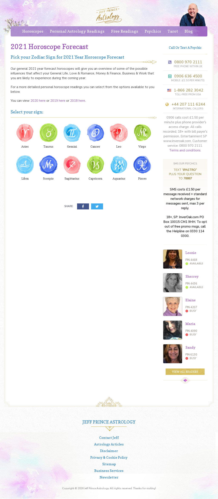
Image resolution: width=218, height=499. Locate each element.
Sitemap (109, 464)
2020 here (38, 101)
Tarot (173, 31)
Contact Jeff (109, 437)
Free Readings (124, 31)
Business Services (108, 471)
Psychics (153, 31)
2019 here (57, 101)
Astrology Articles (109, 444)
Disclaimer (109, 451)
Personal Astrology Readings (77, 31)
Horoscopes (32, 31)
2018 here (77, 101)
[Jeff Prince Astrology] (109, 14)
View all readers (185, 371)
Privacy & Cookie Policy (109, 457)
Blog (189, 31)
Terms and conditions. (185, 150)
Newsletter (109, 477)
